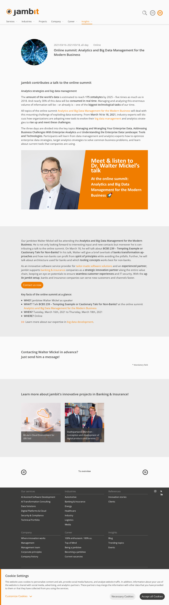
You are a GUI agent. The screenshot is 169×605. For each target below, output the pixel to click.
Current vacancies (74, 556)
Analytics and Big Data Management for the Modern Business (94, 110)
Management (27, 542)
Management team (30, 547)
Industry (69, 515)
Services (10, 21)
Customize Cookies (16, 596)
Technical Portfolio (30, 519)
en (160, 12)
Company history (29, 556)
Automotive (70, 497)
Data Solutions (28, 506)
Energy (68, 506)
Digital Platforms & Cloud (33, 510)
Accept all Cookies (152, 596)
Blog (110, 538)
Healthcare (70, 510)
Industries (27, 21)
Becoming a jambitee (75, 551)
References (114, 491)
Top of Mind (71, 542)
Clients (111, 501)
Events (111, 547)
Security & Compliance (32, 515)
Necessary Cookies (122, 596)
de (152, 12)
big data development (80, 322)
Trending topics (116, 542)
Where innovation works (33, 538)
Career (71, 21)
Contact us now (32, 285)
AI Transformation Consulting (35, 501)
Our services (28, 491)
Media (68, 524)
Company (56, 21)
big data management (108, 118)
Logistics (69, 519)
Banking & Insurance (75, 501)
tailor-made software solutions (94, 266)
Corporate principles (31, 551)
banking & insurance (53, 270)
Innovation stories (117, 497)
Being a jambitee (73, 547)
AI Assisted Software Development (38, 497)
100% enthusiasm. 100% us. (78, 538)
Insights (85, 21)
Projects (43, 21)
